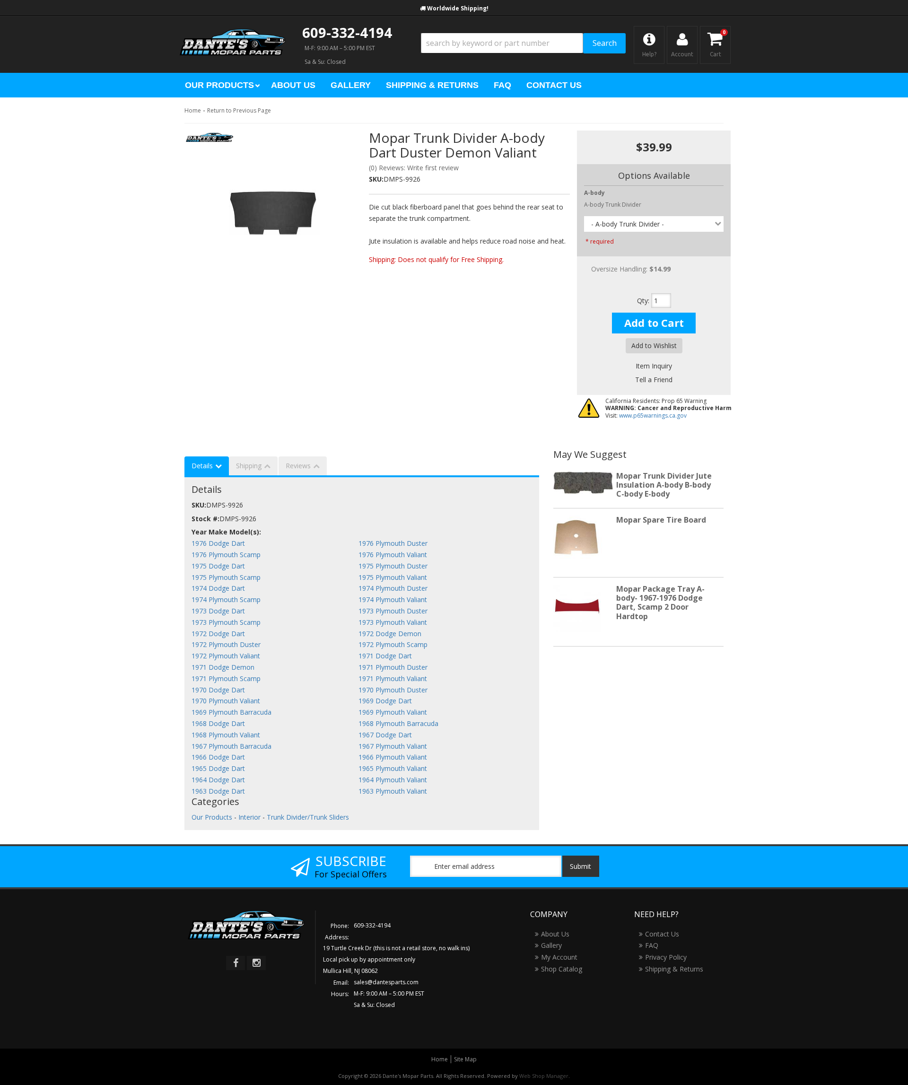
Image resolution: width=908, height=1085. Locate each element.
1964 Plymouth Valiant (392, 779)
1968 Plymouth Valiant (226, 734)
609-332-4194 (347, 32)
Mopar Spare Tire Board (661, 520)
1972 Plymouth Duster (226, 644)
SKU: (376, 179)
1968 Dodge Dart (218, 723)
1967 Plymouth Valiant (392, 746)
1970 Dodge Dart (218, 689)
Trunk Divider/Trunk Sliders (308, 817)
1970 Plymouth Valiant (226, 700)
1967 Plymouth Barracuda (231, 746)
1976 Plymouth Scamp (226, 554)
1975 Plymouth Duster (393, 565)
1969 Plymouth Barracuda (231, 712)
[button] (523, 43)
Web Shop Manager (543, 1075)
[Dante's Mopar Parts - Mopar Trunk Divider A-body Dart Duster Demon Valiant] (209, 140)
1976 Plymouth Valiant (392, 554)
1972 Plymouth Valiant (226, 655)
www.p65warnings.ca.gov (653, 415)
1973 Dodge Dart (218, 610)
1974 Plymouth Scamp (226, 599)
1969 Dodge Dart (385, 700)
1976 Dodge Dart (218, 543)
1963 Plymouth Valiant (392, 791)
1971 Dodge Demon (223, 667)
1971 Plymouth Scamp (226, 678)
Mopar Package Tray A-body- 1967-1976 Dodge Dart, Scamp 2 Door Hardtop (660, 602)
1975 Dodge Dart (218, 565)
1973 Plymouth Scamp (226, 622)
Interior (249, 817)
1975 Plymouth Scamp (226, 577)
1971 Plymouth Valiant (392, 678)
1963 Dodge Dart (218, 791)
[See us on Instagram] (256, 963)
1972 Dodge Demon (389, 633)
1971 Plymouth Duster (393, 667)
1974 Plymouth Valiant (392, 599)
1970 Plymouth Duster (393, 689)
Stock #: (205, 518)
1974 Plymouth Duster (393, 588)
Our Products (212, 817)
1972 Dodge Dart (218, 633)
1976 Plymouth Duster (393, 543)
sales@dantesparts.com (386, 982)
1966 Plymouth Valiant (392, 756)
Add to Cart (654, 322)
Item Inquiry (654, 365)
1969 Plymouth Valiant (392, 712)
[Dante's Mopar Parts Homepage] (232, 33)
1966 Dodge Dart (218, 756)
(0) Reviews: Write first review (414, 167)
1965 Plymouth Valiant (392, 768)
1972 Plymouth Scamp (393, 644)
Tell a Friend (653, 379)
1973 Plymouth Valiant (392, 622)
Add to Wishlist (654, 345)
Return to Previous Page (239, 110)
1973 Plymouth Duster (393, 610)
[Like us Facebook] (235, 963)
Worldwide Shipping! (458, 8)
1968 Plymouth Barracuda (398, 723)
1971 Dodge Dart (385, 655)
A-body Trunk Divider (612, 205)
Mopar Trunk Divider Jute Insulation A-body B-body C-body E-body (664, 485)
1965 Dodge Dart (218, 768)
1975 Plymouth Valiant (392, 577)
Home (192, 110)
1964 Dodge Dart (218, 779)
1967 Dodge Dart (385, 734)
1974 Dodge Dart (218, 588)
